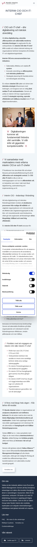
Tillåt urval (18, 306)
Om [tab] (30, 239)
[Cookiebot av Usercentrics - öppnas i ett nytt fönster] (26, 233)
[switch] (32, 279)
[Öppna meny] (34, 3)
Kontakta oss (9, 469)
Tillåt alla (18, 300)
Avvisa (18, 312)
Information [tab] (18, 239)
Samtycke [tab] (6, 239)
